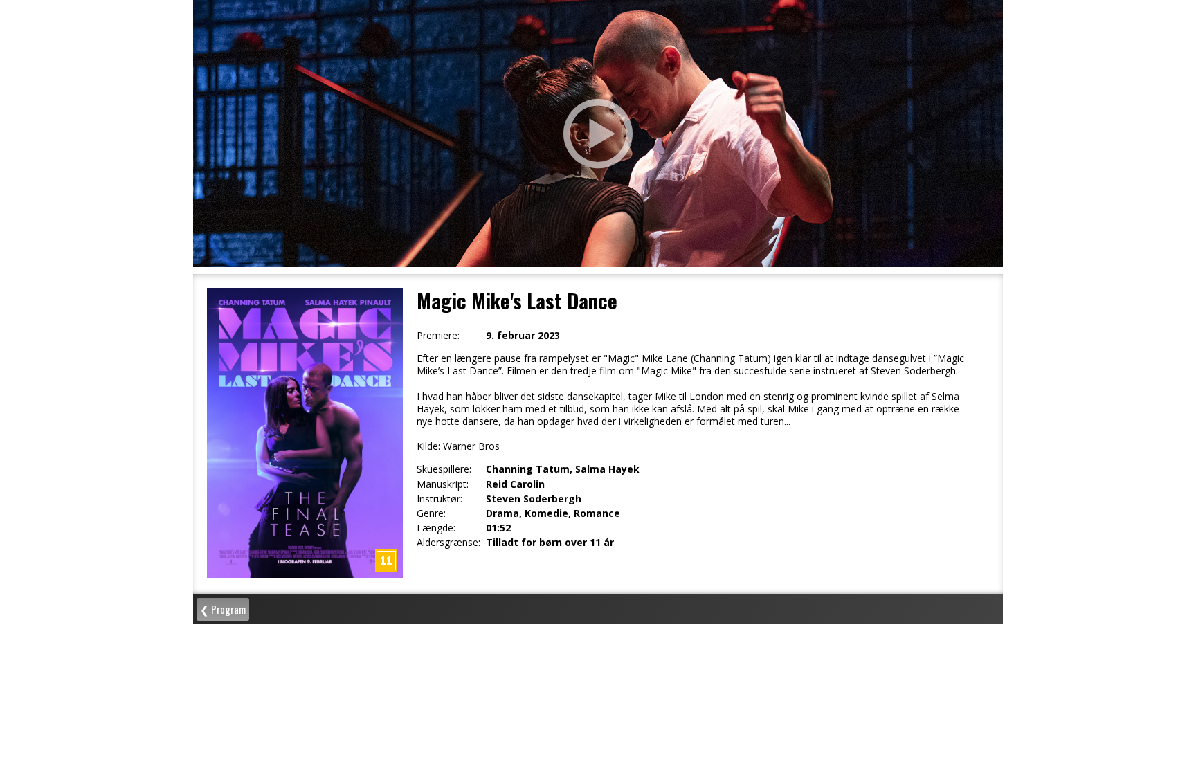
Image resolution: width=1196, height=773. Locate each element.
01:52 (498, 528)
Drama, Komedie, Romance (553, 513)
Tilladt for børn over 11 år (550, 542)
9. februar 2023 (523, 335)
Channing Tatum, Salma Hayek (563, 469)
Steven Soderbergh (533, 499)
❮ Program (223, 609)
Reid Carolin (515, 484)
